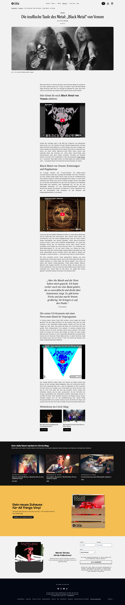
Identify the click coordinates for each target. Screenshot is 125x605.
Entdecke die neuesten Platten (23, 517)
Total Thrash (81, 157)
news (48, 481)
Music (53, 3)
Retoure (54, 599)
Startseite (14, 8)
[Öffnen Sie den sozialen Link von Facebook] (58, 588)
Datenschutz (63, 599)
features (14, 481)
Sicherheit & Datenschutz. (97, 571)
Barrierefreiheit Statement (81, 599)
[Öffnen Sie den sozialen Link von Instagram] (61, 588)
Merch (59, 3)
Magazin (65, 3)
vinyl (82, 479)
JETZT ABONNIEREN (96, 562)
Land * (81, 549)
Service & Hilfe (36, 599)
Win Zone (72, 3)
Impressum (70, 599)
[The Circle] (15, 3)
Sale (77, 3)
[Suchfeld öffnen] (103, 3)
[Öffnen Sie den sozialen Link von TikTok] (66, 588)
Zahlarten (28, 599)
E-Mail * (82, 542)
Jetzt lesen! (43, 429)
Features (21, 8)
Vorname (99, 542)
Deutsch (110, 599)
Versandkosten (20, 599)
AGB (58, 599)
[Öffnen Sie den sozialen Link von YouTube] (64, 588)
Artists (48, 3)
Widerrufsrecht (46, 599)
